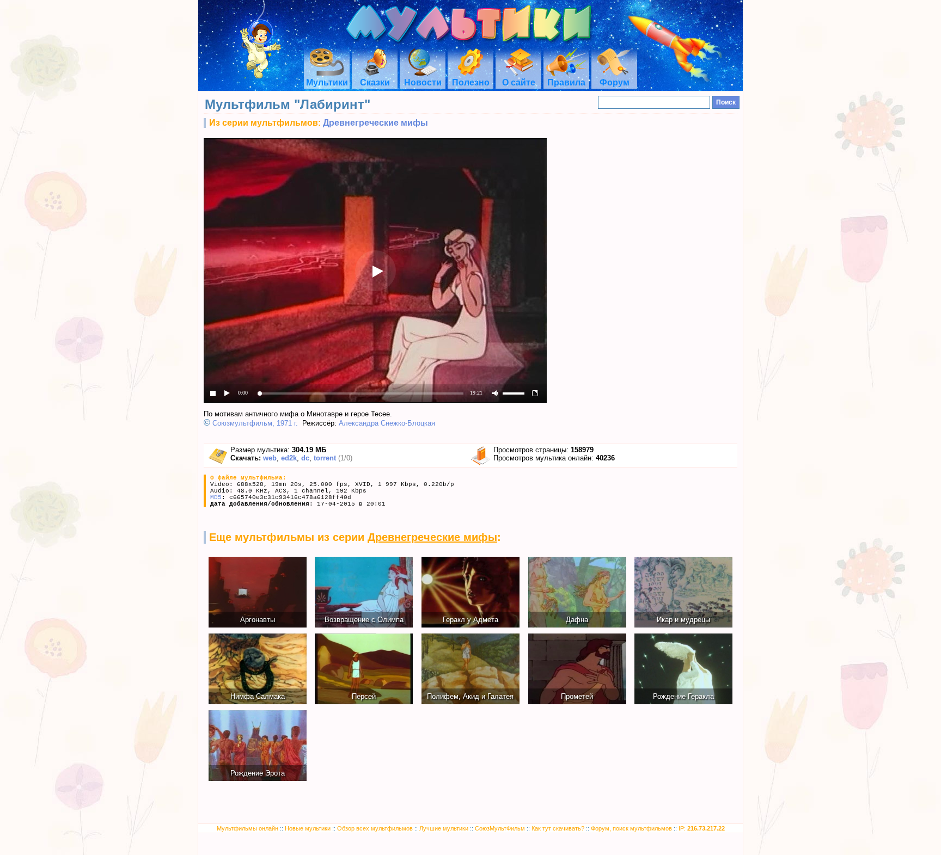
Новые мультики (308, 828)
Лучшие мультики (443, 828)
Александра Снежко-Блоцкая (387, 423)
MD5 (216, 497)
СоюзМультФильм (500, 828)
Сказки (375, 82)
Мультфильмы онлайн (247, 828)
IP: (702, 828)
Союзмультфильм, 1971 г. (255, 423)
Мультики (327, 82)
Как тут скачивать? (557, 828)
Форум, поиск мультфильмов (631, 828)
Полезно (471, 82)
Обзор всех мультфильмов (375, 828)
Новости (423, 82)
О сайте (518, 82)
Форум (615, 82)
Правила (566, 82)
